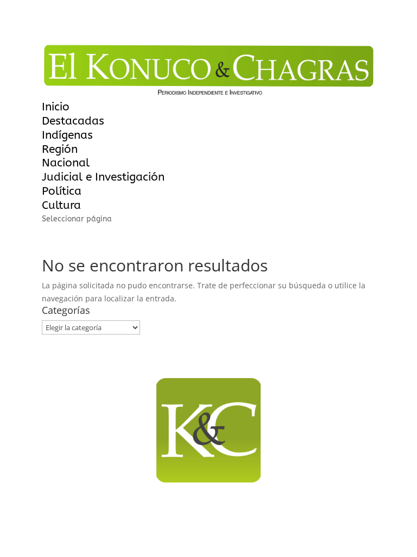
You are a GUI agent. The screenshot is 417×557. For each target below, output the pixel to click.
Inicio (56, 107)
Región (60, 149)
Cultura (61, 205)
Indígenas (67, 135)
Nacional (66, 163)
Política (61, 191)
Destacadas (73, 121)
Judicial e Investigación (103, 177)
